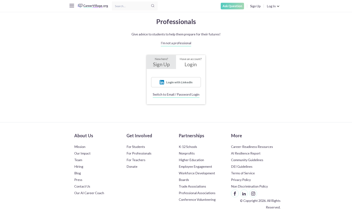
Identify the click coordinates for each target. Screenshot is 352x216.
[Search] (153, 6)
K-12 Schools (188, 147)
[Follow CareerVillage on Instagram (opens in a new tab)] (253, 193)
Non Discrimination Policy (249, 186)
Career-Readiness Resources (252, 147)
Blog (77, 173)
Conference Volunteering (197, 199)
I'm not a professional (176, 43)
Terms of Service (243, 173)
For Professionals (138, 153)
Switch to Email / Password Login (176, 94)
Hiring (78, 166)
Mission (79, 147)
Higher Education (191, 160)
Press (78, 180)
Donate (132, 166)
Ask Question (232, 6)
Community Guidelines (247, 160)
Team (78, 160)
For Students (135, 147)
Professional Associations (197, 193)
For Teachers (135, 160)
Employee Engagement (195, 166)
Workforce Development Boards (197, 176)
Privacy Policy (241, 180)
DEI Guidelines (241, 166)
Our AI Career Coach (89, 193)
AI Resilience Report (246, 153)
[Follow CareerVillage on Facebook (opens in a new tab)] (235, 193)
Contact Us (82, 186)
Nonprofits (187, 153)
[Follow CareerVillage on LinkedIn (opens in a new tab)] (244, 193)
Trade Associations (192, 186)
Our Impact (82, 153)
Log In (271, 6)
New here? (161, 62)
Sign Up (255, 6)
